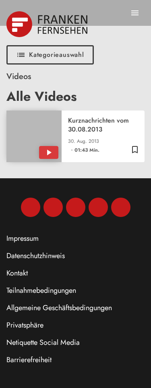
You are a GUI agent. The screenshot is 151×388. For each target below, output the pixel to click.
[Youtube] (75, 207)
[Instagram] (53, 207)
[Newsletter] (120, 207)
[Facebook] (30, 207)
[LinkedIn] (98, 207)
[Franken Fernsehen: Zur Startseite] (47, 24)
